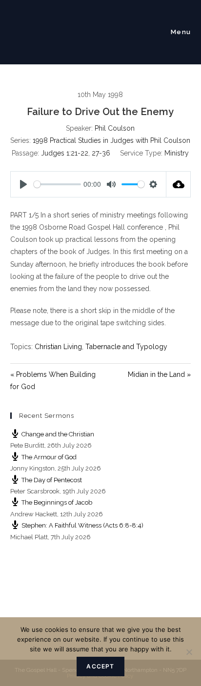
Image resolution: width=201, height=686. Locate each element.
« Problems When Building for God (53, 381)
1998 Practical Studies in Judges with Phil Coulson (111, 140)
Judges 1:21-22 (64, 153)
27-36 (101, 153)
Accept (100, 666)
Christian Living (58, 347)
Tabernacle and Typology (126, 347)
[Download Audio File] (178, 184)
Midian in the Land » (159, 374)
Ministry (176, 153)
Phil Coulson (115, 128)
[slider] (57, 184)
